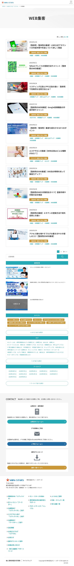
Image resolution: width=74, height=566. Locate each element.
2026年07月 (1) (23, 371)
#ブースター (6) (55, 349)
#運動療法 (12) (48, 344)
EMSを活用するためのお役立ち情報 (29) (53, 319)
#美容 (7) (40, 349)
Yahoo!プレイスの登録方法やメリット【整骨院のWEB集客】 (47, 67)
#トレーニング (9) (32, 349)
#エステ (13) (40, 344)
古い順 (66, 37)
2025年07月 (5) (12, 377)
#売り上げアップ (44, 97)
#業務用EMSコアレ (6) (32, 352)
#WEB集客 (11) (27, 347)
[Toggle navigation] (71, 2)
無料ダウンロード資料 (15, 541)
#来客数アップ (39, 76)
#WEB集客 (44, 55)
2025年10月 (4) (33, 374)
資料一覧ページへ (37, 468)
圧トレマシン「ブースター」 (15, 503)
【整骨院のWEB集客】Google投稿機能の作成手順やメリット (47, 108)
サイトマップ (27, 560)
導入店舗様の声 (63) (26, 319)
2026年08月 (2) (12, 371)
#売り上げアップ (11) (58, 344)
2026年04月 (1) (43, 371)
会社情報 (11, 528)
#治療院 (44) (39, 342)
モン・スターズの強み (37, 496)
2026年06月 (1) (33, 371)
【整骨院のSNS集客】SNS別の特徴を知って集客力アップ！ (47, 172)
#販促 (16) (22, 344)
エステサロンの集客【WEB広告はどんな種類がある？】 (47, 152)
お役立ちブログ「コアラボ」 (13, 532)
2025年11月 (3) (23, 374)
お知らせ (11, 537)
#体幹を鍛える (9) (59, 347)
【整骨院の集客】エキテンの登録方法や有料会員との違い (47, 214)
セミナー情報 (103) (13, 319)
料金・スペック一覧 (57, 500)
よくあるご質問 (56, 496)
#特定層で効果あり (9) (37, 347)
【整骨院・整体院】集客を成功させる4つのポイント (48, 129)
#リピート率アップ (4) (12, 354)
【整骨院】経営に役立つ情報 (39, 52)
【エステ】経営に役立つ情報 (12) (36, 322)
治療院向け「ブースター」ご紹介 (15, 521)
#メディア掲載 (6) (21, 352)
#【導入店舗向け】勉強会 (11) (14, 347)
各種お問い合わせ (14, 545)
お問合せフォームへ (37, 422)
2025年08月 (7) (53, 374)
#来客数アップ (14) (31, 344)
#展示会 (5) (42, 352)
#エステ (47, 161)
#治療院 (37, 55)
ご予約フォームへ (37, 444)
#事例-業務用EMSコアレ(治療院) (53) (25, 342)
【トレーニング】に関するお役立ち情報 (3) (19, 325)
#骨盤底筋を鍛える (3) (24, 354)
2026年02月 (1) (53, 371)
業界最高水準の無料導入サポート (38, 501)
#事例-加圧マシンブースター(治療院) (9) (17, 349)
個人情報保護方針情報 (13, 560)
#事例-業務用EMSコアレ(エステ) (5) (54, 352)
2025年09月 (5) (43, 374)
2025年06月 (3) (23, 377)
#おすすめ (33, 117)
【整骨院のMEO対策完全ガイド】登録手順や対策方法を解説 (47, 193)
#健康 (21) (51, 342)
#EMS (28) (45, 342)
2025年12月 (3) (12, 374)
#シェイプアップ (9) (49, 347)
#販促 (31, 55)
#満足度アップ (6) (11, 352)
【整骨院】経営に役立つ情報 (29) (16, 322)
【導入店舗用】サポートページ (16, 550)
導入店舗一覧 (55, 504)
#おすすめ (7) (47, 349)
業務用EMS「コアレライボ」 (16, 497)
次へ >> (65, 251)
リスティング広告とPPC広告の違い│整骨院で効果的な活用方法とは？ (47, 87)
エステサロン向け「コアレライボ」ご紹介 (16, 515)
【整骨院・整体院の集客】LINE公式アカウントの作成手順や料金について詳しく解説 (47, 46)
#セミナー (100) (11, 342)
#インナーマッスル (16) (13, 344)
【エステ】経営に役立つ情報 (39, 158)
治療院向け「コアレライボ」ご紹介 (16, 509)
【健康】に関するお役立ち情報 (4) (55, 322)
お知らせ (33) (37, 319)
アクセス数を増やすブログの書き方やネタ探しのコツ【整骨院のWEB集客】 (47, 234)
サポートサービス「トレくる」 (38, 507)
